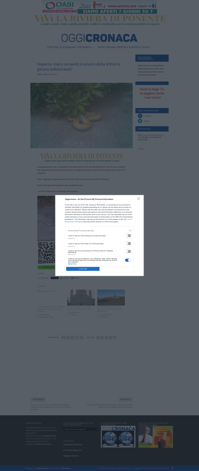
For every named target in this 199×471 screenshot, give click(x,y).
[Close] (139, 199)
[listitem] (99, 230)
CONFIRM (83, 269)
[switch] (128, 235)
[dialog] (99, 235)
